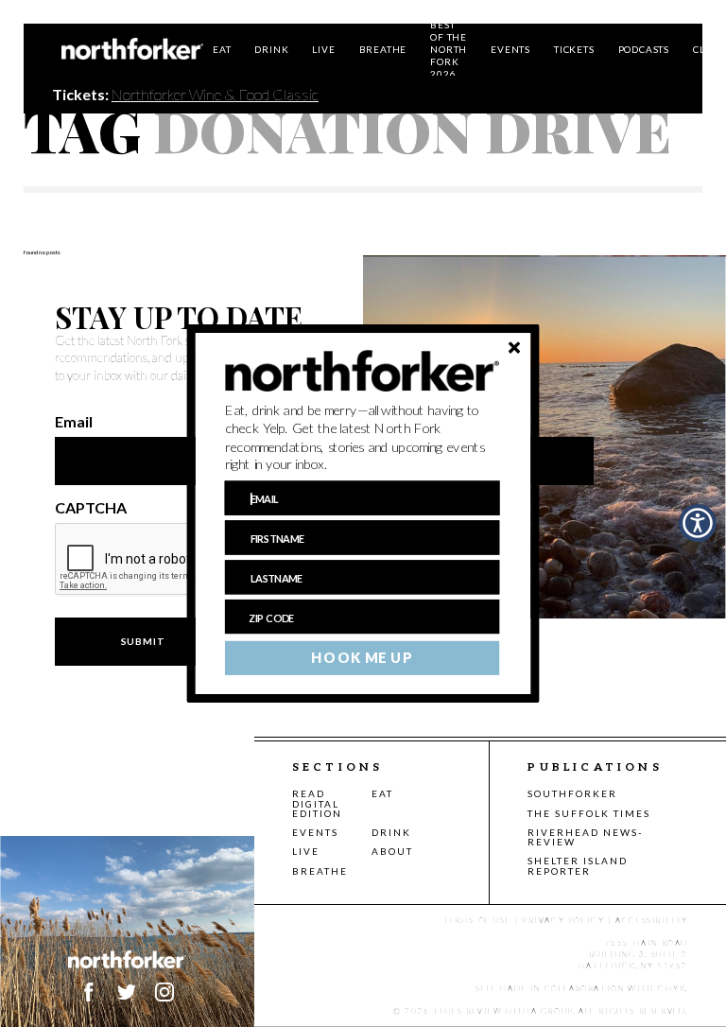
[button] (362, 438)
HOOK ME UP (361, 658)
